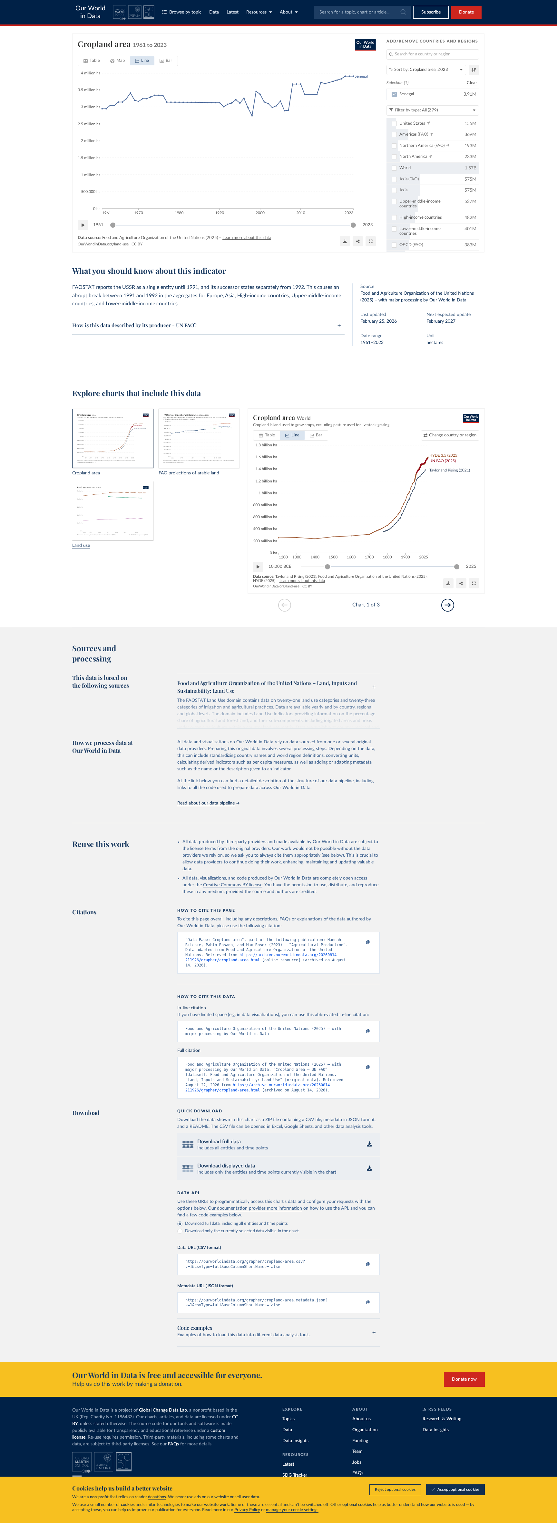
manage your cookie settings (292, 1510)
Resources (256, 12)
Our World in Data (90, 12)
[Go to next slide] (447, 605)
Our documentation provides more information (255, 1208)
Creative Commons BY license (232, 885)
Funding (360, 1441)
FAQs (173, 1444)
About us (361, 1419)
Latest (233, 12)
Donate (466, 12)
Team (357, 1451)
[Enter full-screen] (371, 241)
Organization (365, 1430)
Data (214, 12)
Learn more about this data (246, 238)
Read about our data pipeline (206, 803)
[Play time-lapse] (83, 225)
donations (157, 1497)
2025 (471, 567)
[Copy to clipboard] (361, 943)
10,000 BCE (280, 567)
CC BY (137, 244)
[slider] (113, 225)
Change (452, 435)
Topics (288, 1419)
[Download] (345, 241)
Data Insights (295, 1441)
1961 (98, 225)
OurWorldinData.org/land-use (103, 244)
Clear (472, 83)
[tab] (91, 60)
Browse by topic (185, 12)
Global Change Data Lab (163, 1410)
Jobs (356, 1462)
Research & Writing (442, 1419)
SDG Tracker (294, 1475)
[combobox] (362, 12)
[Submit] (402, 12)
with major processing (400, 300)
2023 (368, 225)
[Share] (358, 241)
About (286, 12)
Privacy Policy (247, 1510)
